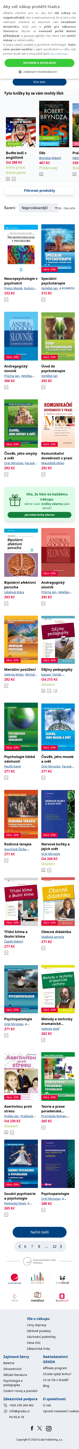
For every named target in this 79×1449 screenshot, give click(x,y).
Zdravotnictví (12, 1369)
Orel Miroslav (13, 463)
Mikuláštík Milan (52, 463)
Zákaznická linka (38, 1349)
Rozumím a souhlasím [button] (39, 63)
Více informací (59, 54)
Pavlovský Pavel (15, 1203)
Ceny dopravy (36, 1325)
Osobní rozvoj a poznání (20, 1391)
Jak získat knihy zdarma (39, 515)
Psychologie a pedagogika (13, 1383)
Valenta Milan (14, 674)
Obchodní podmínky (41, 1337)
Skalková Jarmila (52, 937)
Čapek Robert (13, 941)
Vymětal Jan (49, 288)
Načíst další (40, 1232)
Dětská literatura (15, 1375)
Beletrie (8, 1363)
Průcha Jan (11, 376)
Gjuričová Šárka (15, 849)
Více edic (39, 82)
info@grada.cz (19, 1411)
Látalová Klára (14, 592)
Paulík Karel (12, 766)
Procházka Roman (53, 1116)
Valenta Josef (50, 1029)
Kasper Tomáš (51, 674)
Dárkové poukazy (39, 1331)
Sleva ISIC (34, 1343)
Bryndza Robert (50, 158)
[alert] (39, 39)
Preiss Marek (13, 288)
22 (54, 1246)
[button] (39, 72)
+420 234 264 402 (21, 1405)
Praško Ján (11, 1116)
